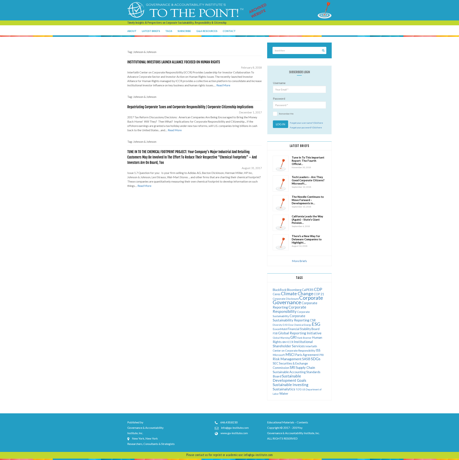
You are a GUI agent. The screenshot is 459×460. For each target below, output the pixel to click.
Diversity (277, 324)
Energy (307, 324)
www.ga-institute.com (234, 433)
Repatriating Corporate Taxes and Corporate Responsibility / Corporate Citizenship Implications (190, 107)
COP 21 (319, 294)
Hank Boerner (304, 337)
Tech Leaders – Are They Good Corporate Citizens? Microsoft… (308, 180)
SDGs (315, 358)
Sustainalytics (284, 389)
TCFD (299, 389)
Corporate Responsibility (289, 309)
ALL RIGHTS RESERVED (282, 438)
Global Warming (281, 337)
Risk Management (287, 359)
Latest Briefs (151, 30)
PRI (321, 354)
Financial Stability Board (304, 329)
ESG (316, 324)
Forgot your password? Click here (306, 127)
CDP (318, 289)
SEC (275, 363)
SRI (292, 367)
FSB (275, 333)
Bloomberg (294, 289)
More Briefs (299, 261)
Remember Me (286, 113)
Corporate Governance (298, 300)
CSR (313, 320)
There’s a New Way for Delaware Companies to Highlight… (306, 239)
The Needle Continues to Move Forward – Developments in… (308, 200)
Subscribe (184, 30)
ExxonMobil (280, 329)
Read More (223, 85)
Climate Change (297, 293)
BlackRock (279, 289)
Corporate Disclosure (286, 298)
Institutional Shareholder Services (293, 344)
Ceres (276, 294)
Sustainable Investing (290, 384)
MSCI (290, 354)
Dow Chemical (296, 324)
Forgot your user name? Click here (306, 123)
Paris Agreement (307, 355)
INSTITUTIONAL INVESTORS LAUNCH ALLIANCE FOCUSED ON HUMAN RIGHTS (173, 62)
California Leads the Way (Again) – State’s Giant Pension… (307, 219)
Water (283, 393)
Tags (168, 30)
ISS (318, 350)
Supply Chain (305, 367)
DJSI (285, 324)
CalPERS (307, 289)
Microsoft (279, 354)
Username (279, 83)
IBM (284, 342)
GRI (293, 337)
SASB (306, 359)
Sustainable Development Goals (289, 378)
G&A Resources (206, 30)
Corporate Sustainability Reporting (291, 318)
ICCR (290, 342)
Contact (229, 30)
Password (279, 98)
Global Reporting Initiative (299, 333)
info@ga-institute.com (235, 427)
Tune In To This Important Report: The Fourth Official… (308, 160)
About (131, 30)
